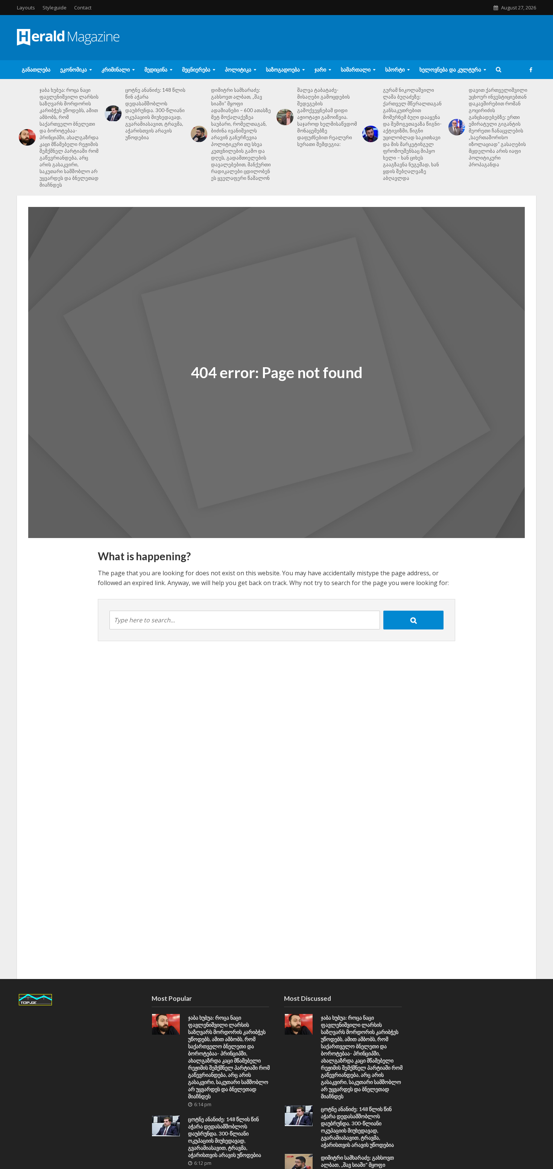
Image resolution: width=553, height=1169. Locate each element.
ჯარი (320, 69)
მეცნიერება (196, 69)
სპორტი (395, 69)
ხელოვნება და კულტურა (450, 69)
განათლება (36, 69)
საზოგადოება (283, 69)
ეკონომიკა (73, 69)
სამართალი (356, 69)
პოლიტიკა (238, 69)
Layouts (26, 7)
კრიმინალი (116, 69)
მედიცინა (155, 69)
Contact (82, 7)
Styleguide (55, 7)
